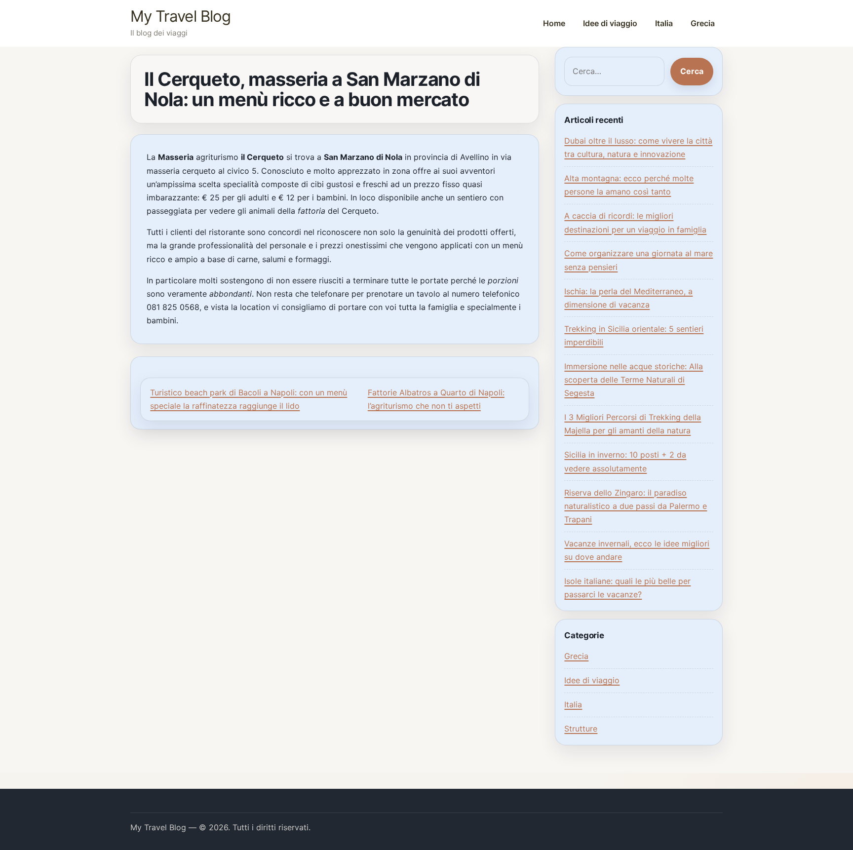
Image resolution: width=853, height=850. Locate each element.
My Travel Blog (180, 16)
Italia (664, 23)
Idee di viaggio (610, 23)
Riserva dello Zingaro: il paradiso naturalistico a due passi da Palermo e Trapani (635, 506)
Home (554, 23)
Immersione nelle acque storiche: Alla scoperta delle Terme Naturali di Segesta (633, 379)
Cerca (691, 71)
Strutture (580, 729)
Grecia (703, 23)
